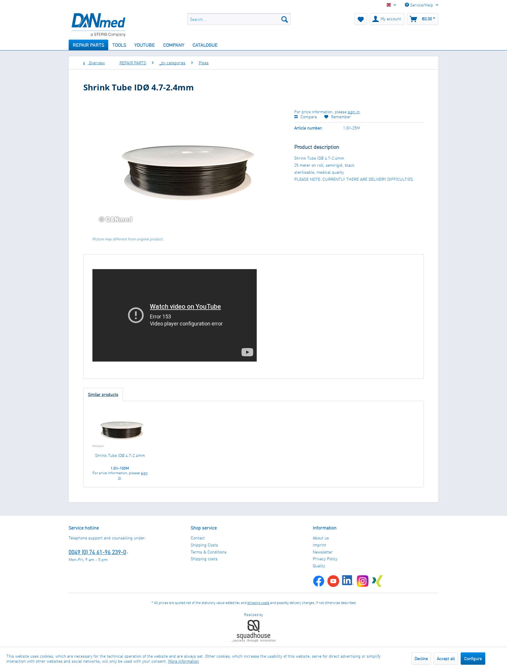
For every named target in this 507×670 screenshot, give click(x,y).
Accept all (446, 658)
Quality (319, 565)
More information (183, 661)
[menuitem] (239, 19)
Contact (198, 537)
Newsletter (323, 551)
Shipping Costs (204, 544)
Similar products (103, 394)
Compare (308, 116)
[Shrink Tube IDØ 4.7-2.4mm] (120, 429)
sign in (354, 111)
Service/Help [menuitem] (421, 4)
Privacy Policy (325, 558)
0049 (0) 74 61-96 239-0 (97, 552)
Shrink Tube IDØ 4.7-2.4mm (120, 455)
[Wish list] (360, 19)
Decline (421, 658)
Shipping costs (204, 558)
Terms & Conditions (209, 551)
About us (321, 537)
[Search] (284, 19)
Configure (473, 658)
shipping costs (258, 602)
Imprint (319, 544)
